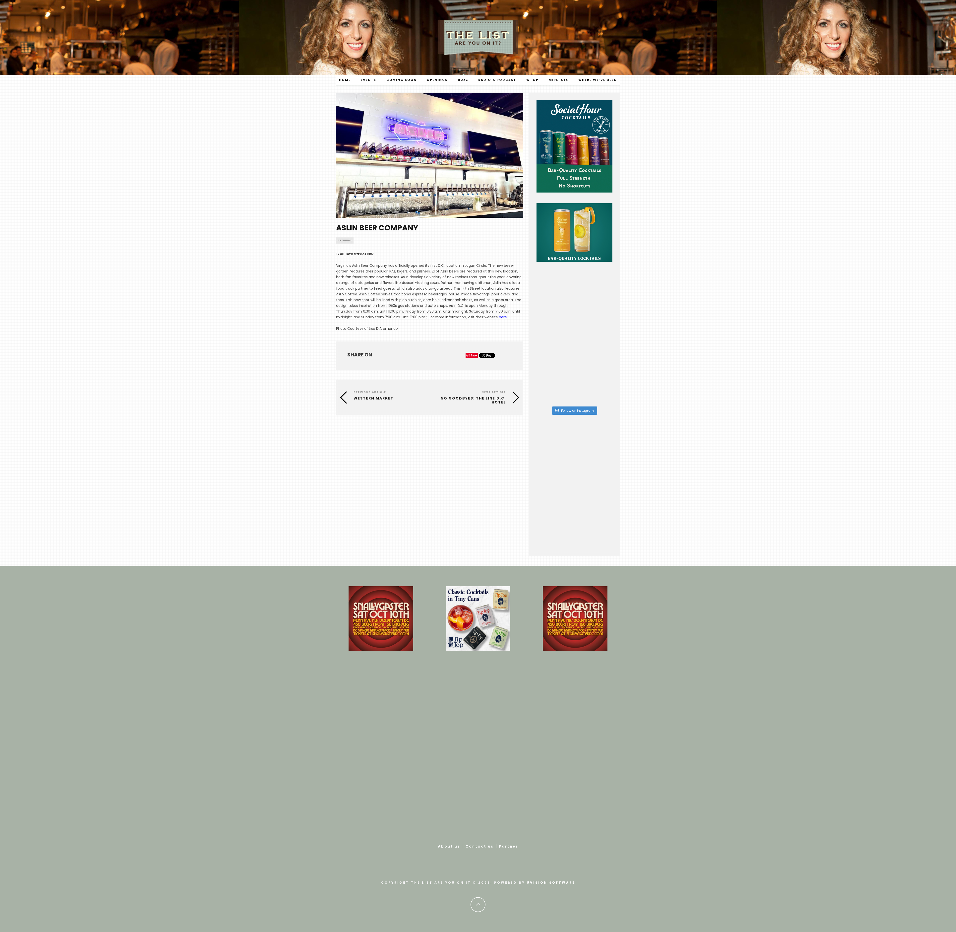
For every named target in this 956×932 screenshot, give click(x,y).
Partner (508, 846)
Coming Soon (401, 80)
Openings (437, 80)
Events (368, 80)
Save (474, 355)
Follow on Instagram (577, 410)
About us (449, 846)
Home (345, 80)
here (503, 317)
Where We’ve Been (597, 80)
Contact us (480, 846)
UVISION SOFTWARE (551, 882)
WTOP (532, 80)
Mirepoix (558, 80)
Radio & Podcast (497, 80)
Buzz (463, 80)
